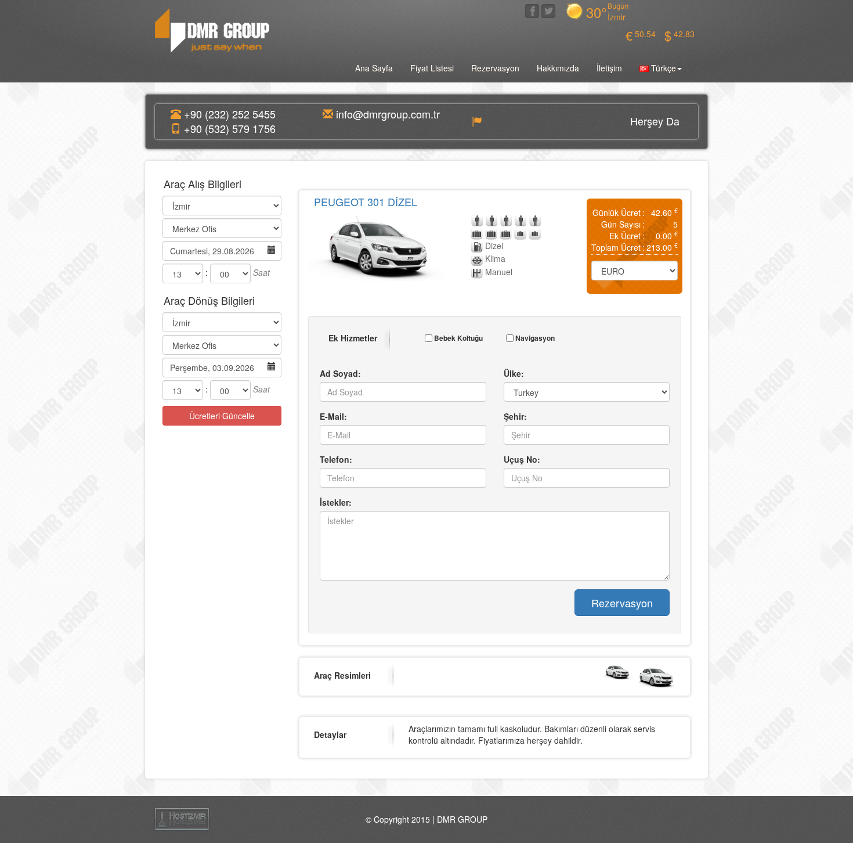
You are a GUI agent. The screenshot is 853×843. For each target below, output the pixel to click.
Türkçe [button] (662, 68)
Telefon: (336, 459)
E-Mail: (333, 416)
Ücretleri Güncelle (222, 416)
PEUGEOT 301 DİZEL (365, 201)
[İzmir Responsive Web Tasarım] (182, 818)
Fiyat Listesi (432, 68)
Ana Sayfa (374, 68)
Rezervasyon (495, 68)
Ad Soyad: (340, 373)
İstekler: (336, 502)
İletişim (609, 68)
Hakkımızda (558, 68)
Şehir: (515, 416)
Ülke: (514, 373)
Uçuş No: (522, 459)
